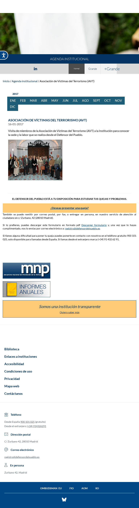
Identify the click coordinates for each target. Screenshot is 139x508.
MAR (35, 100)
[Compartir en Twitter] (25, 68)
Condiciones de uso (18, 371)
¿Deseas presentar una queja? (69, 208)
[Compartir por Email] (46, 68)
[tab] (14, 68)
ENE (14, 100)
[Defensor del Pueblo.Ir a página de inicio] (69, 334)
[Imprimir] (57, 68)
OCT (108, 100)
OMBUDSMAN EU (51, 488)
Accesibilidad (14, 364)
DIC (14, 107)
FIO (72, 488)
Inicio (6, 81)
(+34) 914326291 (36, 426)
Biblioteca (11, 349)
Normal (76, 68)
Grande (92, 68)
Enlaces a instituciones (20, 356)
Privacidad (12, 379)
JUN (66, 100)
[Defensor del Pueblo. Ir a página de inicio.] (69, 6)
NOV (120, 100)
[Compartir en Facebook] (14, 68)
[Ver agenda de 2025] (9, 94)
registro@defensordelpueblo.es (82, 228)
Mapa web (11, 386)
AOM (84, 488)
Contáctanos (13, 393)
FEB (24, 100)
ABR (45, 100)
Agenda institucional (24, 81)
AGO (87, 100)
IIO (97, 488)
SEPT (98, 100)
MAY (56, 100)
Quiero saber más (69, 312)
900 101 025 (27, 421)
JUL (77, 100)
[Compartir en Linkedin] (35, 68)
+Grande (110, 68)
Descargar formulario (94, 225)
